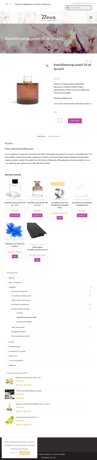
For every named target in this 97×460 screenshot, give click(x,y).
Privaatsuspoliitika (59, 454)
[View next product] (90, 61)
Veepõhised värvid (18, 240)
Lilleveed (12, 278)
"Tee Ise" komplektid (16, 360)
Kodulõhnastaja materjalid (14, 199)
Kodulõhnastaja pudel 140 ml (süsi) (37, 204)
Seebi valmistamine (18, 327)
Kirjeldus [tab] (41, 136)
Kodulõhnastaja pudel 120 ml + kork (15, 204)
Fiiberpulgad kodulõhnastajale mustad (37, 248)
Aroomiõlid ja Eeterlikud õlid (21, 296)
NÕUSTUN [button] (24, 453)
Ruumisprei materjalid (24, 322)
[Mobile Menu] (91, 17)
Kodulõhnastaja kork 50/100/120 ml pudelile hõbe (59, 205)
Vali (59, 218)
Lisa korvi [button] (15, 215)
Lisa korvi (74, 121)
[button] (47, 66)
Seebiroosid (13, 356)
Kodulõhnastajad (14, 346)
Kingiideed (12, 365)
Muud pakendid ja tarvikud (20, 336)
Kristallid (20, 313)
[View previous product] (86, 61)
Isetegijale (12, 287)
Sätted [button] (14, 453)
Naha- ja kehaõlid (15, 282)
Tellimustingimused (45, 454)
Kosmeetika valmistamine (20, 304)
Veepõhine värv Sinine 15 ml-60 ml (14, 245)
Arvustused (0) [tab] (54, 136)
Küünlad (11, 342)
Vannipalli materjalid (11, 239)
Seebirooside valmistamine (20, 300)
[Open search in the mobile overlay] (78, 7)
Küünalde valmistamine (19, 291)
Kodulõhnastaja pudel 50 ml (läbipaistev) (82, 204)
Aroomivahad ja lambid (17, 351)
